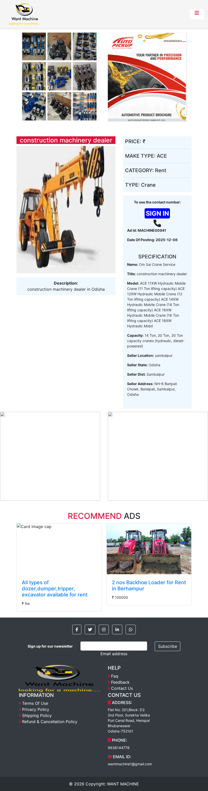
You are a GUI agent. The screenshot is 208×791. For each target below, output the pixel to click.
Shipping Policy (37, 715)
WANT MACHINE (123, 783)
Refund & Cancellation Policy (49, 721)
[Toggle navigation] (197, 14)
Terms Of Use (35, 703)
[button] (76, 629)
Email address (113, 653)
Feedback (120, 682)
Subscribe (167, 646)
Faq (114, 676)
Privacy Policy (35, 709)
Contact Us (122, 688)
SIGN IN (157, 213)
